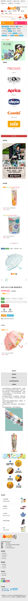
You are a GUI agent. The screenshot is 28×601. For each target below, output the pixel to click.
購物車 (25, 19)
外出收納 (8, 28)
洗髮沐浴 (10, 11)
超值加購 (7, 248)
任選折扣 (11, 248)
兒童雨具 (16, 35)
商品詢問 (10, 311)
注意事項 (14, 384)
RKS (14, 83)
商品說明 (14, 374)
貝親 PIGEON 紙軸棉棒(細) (8, 236)
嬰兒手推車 (7, 26)
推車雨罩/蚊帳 (4, 30)
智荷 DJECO (10, 315)
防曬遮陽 (12, 35)
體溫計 (6, 13)
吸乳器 (5, 11)
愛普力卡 (14, 95)
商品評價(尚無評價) (14, 381)
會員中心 (4, 3)
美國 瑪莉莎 (16, 248)
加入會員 (17, 1)
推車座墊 (19, 30)
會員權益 (4, 556)
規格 (3, 298)
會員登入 (10, 1)
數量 (3, 301)
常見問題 (17, 3)
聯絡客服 (4, 575)
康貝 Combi (14, 117)
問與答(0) (14, 377)
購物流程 (11, 3)
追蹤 (20, 18)
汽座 (3, 26)
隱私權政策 (4, 555)
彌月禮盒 (22, 11)
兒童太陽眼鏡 (4, 35)
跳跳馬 (10, 13)
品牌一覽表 (14, 136)
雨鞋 (9, 35)
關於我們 (4, 573)
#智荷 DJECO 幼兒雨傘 (8, 318)
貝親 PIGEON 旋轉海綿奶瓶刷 (9, 208)
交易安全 (4, 567)
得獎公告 (4, 558)
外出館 (3, 39)
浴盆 (18, 11)
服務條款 (4, 553)
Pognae (14, 72)
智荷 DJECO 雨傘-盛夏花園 (7, 353)
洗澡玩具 (14, 11)
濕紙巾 (2, 13)
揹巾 (17, 26)
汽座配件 (18, 28)
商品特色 (14, 370)
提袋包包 (10, 33)
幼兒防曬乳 (21, 35)
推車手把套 (20, 33)
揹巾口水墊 (4, 28)
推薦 (3, 23)
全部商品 (2, 248)
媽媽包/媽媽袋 (12, 26)
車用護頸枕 (15, 33)
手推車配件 (14, 28)
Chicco (14, 106)
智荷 (21, 248)
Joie (14, 128)
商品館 (16, 22)
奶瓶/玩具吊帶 (4, 33)
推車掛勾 (14, 30)
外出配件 (20, 26)
